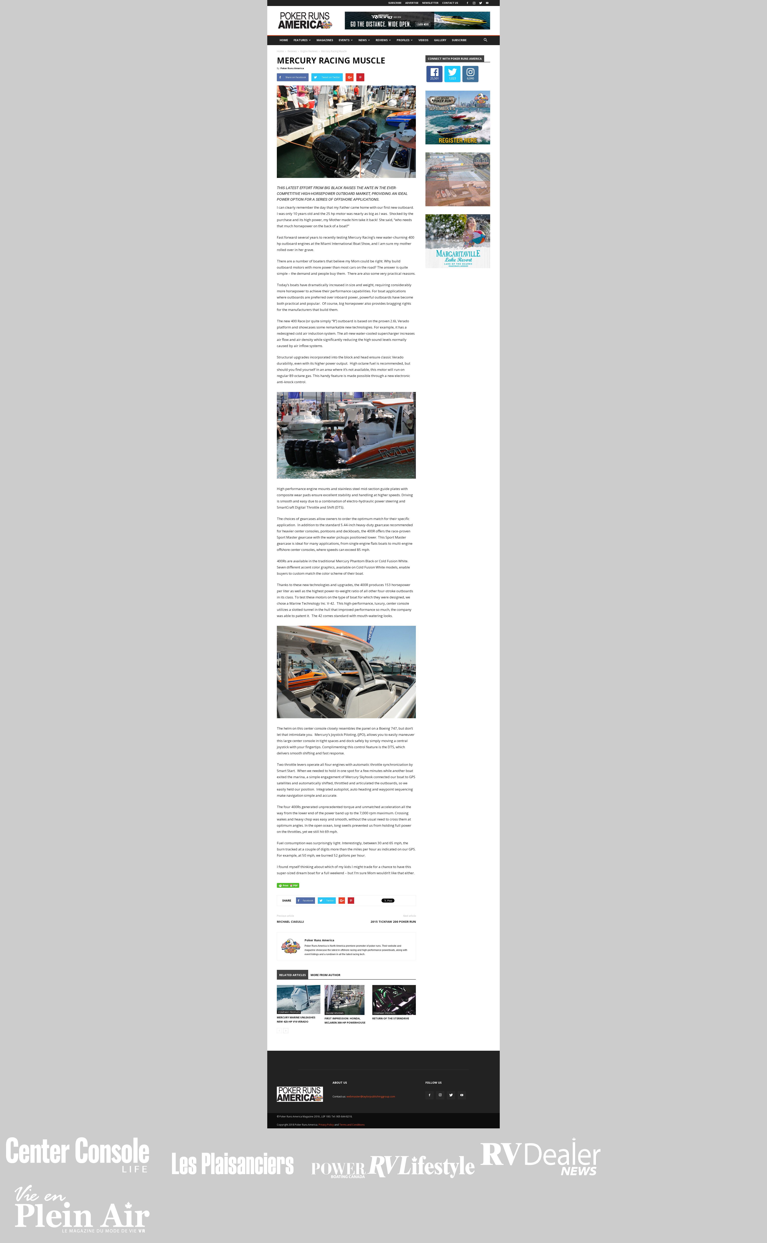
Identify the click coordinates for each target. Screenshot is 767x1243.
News (363, 40)
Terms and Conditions (352, 1124)
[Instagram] (474, 3)
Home (284, 40)
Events (344, 40)
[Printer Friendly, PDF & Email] (288, 885)
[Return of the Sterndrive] (394, 1000)
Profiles (403, 40)
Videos (423, 40)
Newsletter (430, 3)
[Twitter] (481, 3)
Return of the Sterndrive (390, 1018)
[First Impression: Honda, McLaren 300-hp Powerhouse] (346, 1000)
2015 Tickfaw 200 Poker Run (393, 922)
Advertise (411, 3)
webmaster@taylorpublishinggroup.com (371, 1096)
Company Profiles (289, 1012)
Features (301, 40)
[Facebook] (467, 3)
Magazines (325, 40)
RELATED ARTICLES (292, 975)
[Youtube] (487, 3)
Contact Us (450, 3)
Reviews (382, 40)
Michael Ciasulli (290, 922)
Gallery (440, 40)
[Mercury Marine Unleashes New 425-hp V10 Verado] (298, 999)
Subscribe (394, 3)
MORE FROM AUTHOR (325, 975)
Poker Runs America (292, 68)
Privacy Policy (326, 1124)
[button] (485, 40)
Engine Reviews (308, 51)
